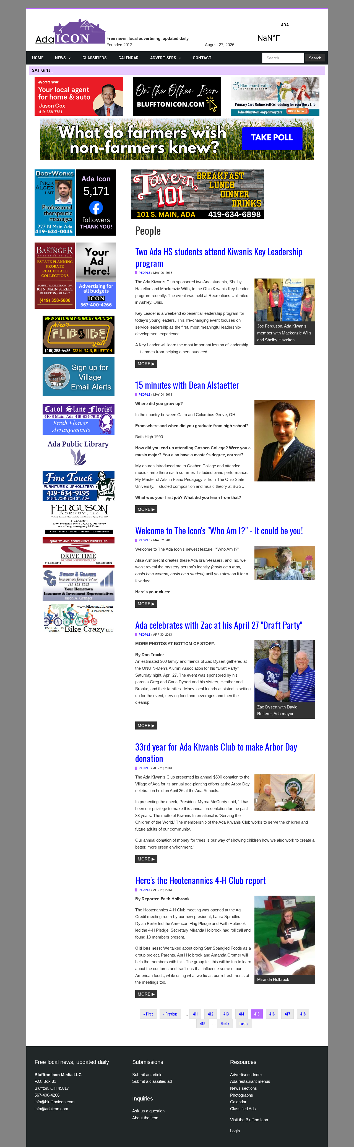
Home (37, 58)
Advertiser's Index (246, 1074)
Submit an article (147, 1074)
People (144, 273)
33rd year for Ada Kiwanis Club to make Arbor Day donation (216, 752)
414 (241, 1014)
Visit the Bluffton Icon (249, 1119)
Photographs (241, 1095)
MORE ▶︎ (146, 363)
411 (195, 1014)
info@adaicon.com (51, 1108)
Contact (202, 58)
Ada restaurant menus (250, 1081)
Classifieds (94, 58)
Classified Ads (243, 1108)
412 (210, 1014)
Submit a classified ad (152, 1081)
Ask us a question (148, 1111)
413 (226, 1014)
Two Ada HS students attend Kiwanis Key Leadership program (219, 256)
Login (235, 1130)
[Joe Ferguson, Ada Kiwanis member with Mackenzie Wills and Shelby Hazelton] (284, 300)
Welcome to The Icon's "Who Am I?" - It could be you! (219, 530)
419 (202, 1023)
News (60, 58)
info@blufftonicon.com (55, 1101)
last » (244, 1023)
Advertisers (163, 58)
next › (225, 1023)
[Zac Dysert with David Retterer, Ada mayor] (284, 671)
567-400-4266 (47, 1095)
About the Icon (145, 1117)
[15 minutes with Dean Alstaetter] (284, 440)
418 (303, 1014)
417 (287, 1014)
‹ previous (170, 1014)
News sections (243, 1088)
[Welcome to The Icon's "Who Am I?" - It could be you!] (284, 562)
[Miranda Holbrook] (284, 934)
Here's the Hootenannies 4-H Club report (200, 879)
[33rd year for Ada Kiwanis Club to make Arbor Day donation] (284, 792)
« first (148, 1014)
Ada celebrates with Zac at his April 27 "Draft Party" (218, 624)
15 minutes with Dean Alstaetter (187, 384)
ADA (284, 34)
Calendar (128, 58)
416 (272, 1014)
